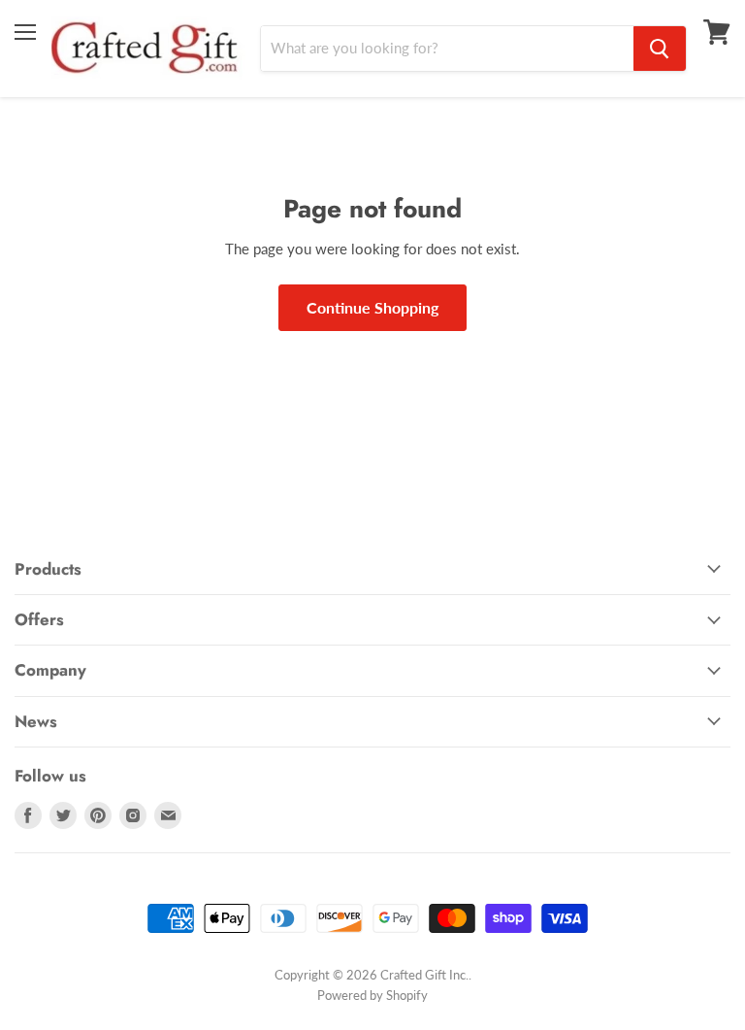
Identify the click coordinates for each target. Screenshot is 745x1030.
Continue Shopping (372, 307)
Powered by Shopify (372, 995)
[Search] (659, 48)
